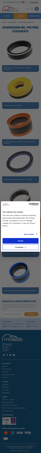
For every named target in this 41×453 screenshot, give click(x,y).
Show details (29, 234)
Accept (20, 241)
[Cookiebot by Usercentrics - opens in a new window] (29, 204)
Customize (19, 247)
